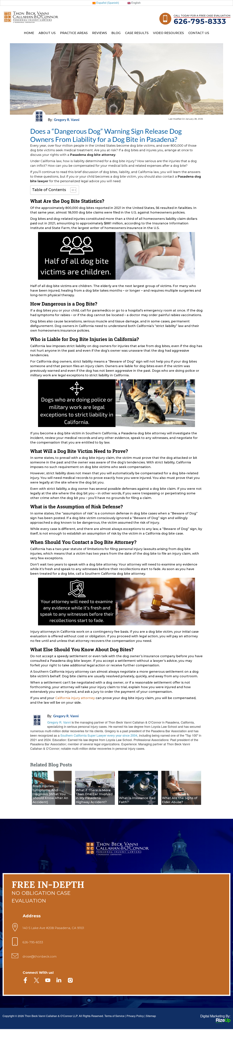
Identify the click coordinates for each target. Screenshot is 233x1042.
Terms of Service (114, 1016)
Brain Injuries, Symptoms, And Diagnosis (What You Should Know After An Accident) (50, 794)
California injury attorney (75, 698)
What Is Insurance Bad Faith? (137, 800)
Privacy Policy (135, 1016)
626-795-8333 (200, 21)
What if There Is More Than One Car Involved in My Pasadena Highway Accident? (94, 796)
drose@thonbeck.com (40, 956)
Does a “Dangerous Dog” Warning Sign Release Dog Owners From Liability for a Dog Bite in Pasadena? (106, 135)
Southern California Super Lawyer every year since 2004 (98, 735)
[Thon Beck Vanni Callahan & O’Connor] (31, 12)
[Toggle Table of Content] (71, 190)
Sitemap (151, 1016)
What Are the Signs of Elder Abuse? (179, 800)
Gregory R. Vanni (66, 716)
